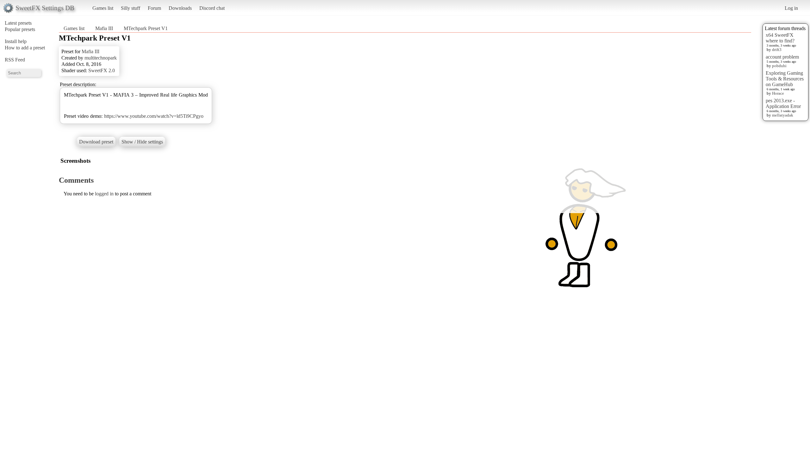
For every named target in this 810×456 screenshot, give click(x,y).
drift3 (777, 49)
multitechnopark (100, 57)
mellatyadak (782, 115)
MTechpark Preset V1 (146, 28)
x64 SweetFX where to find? (780, 37)
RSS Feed (15, 59)
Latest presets (18, 23)
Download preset (96, 141)
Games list (102, 8)
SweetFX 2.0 (101, 70)
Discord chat (212, 8)
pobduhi (779, 65)
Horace (778, 93)
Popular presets (20, 29)
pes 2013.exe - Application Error (783, 103)
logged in (104, 193)
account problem (782, 57)
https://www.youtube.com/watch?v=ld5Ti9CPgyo (153, 116)
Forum (154, 8)
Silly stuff (130, 8)
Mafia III (104, 28)
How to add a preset (25, 47)
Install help (16, 41)
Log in (791, 8)
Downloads (180, 8)
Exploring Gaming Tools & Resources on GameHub (785, 78)
